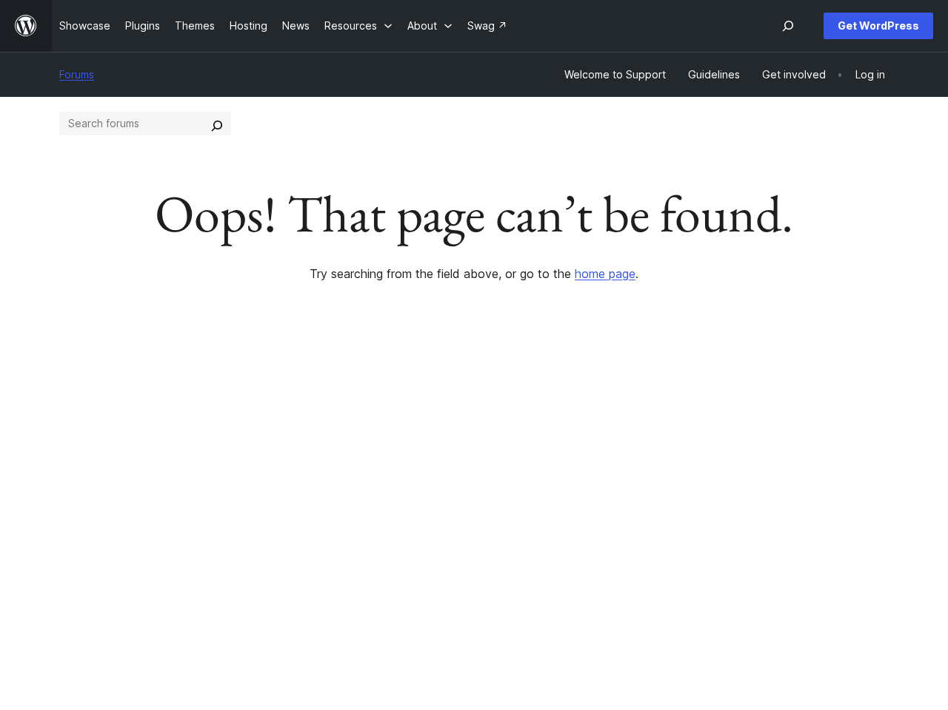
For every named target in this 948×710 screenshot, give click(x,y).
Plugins (245, 510)
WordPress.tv (436, 533)
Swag (586, 533)
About (74, 463)
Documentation (434, 487)
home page (605, 273)
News (73, 487)
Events (582, 487)
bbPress (761, 510)
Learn (410, 463)
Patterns (249, 533)
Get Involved (598, 463)
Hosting (78, 510)
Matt (752, 487)
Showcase (253, 463)
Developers (426, 510)
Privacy (77, 533)
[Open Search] (788, 26)
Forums (76, 74)
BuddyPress (771, 533)
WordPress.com (779, 463)
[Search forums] (217, 123)
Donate (590, 510)
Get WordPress (878, 25)
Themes (248, 487)
